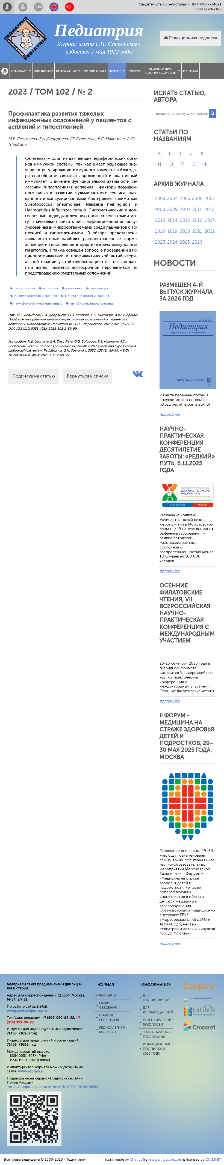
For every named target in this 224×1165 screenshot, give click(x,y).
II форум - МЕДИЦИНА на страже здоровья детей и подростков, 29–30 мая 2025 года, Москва (187, 736)
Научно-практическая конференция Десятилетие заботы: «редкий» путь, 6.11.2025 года (187, 449)
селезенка (74, 288)
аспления (50, 288)
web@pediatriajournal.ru (27, 1011)
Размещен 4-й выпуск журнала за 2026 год (186, 292)
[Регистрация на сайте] (7, 7)
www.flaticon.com (167, 1159)
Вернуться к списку (87, 376)
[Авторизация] (23, 7)
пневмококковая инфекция (35, 296)
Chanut (136, 1159)
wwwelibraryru (31, 1071)
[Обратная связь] (38, 7)
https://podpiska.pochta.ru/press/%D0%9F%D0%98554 (53, 1087)
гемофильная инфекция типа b (38, 303)
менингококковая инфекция (87, 296)
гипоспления (24, 288)
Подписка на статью (33, 376)
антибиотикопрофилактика (91, 303)
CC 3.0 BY (213, 1159)
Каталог (115, 71)
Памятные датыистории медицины (160, 71)
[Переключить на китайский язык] (69, 7)
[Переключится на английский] (54, 7)
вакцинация (99, 288)
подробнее (170, 414)
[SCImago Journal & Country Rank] (200, 997)
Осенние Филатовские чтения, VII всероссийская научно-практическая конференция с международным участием (187, 613)
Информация (66, 71)
